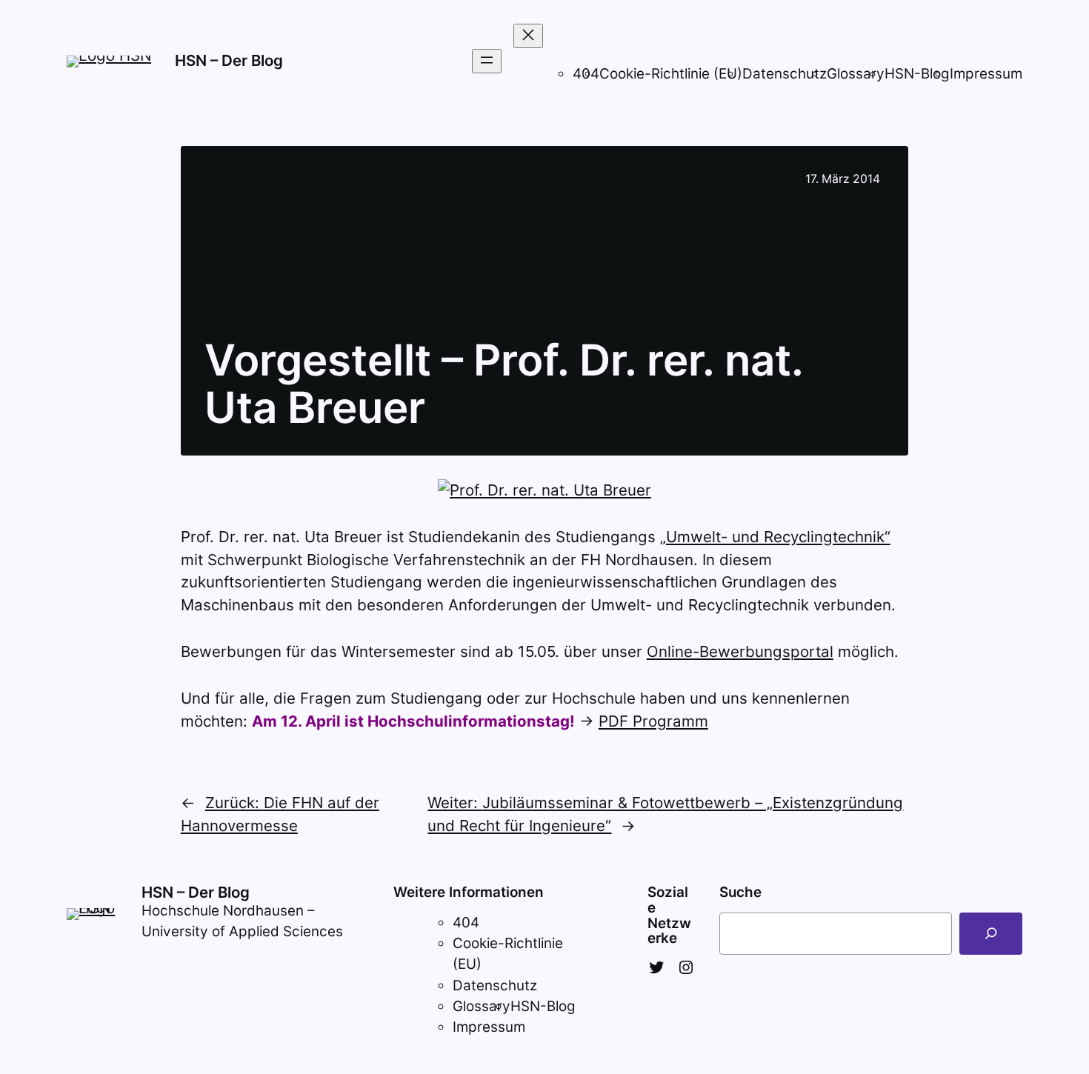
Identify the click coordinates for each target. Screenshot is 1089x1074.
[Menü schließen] (528, 36)
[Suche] (990, 934)
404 (466, 922)
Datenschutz (784, 73)
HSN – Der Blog (229, 60)
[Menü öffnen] (487, 61)
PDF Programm (653, 721)
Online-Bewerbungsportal (740, 651)
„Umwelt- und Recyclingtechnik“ (775, 536)
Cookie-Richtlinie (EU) (670, 73)
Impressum (986, 73)
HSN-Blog (917, 73)
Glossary (856, 73)
